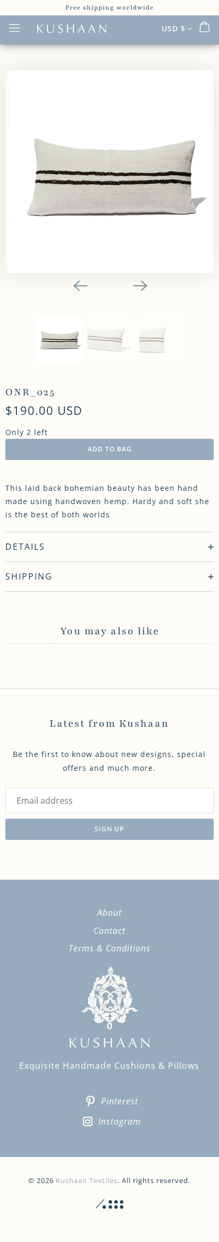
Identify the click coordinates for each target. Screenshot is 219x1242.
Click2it (109, 1204)
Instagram (119, 1121)
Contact (109, 931)
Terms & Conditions (109, 948)
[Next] (139, 284)
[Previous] (79, 284)
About (109, 912)
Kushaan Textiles (86, 1180)
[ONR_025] (109, 171)
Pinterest (119, 1101)
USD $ (174, 28)
